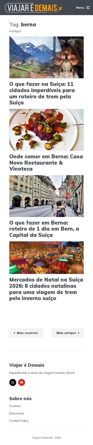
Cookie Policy (18, 421)
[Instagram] (12, 382)
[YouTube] (21, 382)
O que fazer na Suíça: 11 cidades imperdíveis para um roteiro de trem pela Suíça (42, 93)
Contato (15, 406)
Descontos (16, 413)
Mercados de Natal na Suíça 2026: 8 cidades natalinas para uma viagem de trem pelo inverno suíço (46, 289)
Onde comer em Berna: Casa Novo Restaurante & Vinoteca (46, 162)
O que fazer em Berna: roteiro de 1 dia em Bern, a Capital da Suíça (44, 229)
